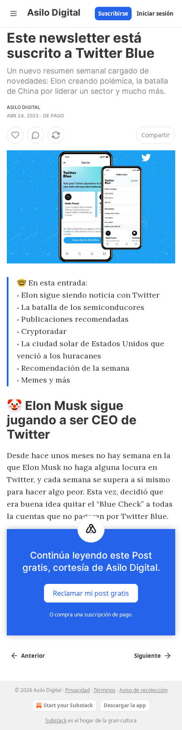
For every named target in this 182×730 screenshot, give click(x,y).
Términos (105, 690)
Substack (55, 720)
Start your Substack (68, 705)
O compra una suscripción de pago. (91, 614)
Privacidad (77, 690)
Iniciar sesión (155, 13)
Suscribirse (113, 13)
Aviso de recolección (143, 690)
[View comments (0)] (35, 135)
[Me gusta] (15, 135)
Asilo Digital (24, 107)
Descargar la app (125, 705)
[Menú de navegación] (13, 13)
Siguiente (147, 655)
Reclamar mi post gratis (91, 593)
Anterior (33, 655)
